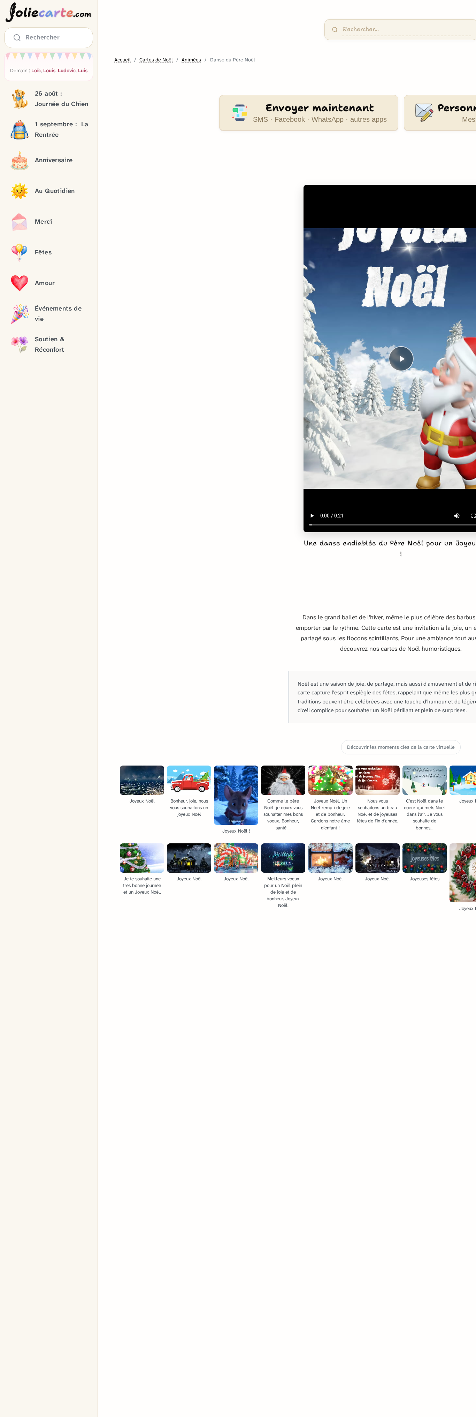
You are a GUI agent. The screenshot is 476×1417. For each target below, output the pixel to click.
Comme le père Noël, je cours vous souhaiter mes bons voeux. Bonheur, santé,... (283, 814)
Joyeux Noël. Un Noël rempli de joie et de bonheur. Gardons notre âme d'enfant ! (330, 814)
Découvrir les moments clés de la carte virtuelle (401, 747)
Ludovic (67, 70)
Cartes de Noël (156, 60)
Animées (191, 60)
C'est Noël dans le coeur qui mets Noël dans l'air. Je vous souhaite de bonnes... (424, 814)
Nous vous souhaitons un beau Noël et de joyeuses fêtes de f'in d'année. (377, 811)
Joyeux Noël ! (236, 831)
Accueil (122, 60)
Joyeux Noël (142, 801)
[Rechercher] (335, 29)
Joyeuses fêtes (424, 879)
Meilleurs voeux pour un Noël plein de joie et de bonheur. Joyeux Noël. (283, 892)
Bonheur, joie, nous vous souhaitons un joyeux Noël (189, 807)
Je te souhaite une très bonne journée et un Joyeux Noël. (142, 885)
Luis (82, 70)
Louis (49, 70)
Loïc (36, 70)
